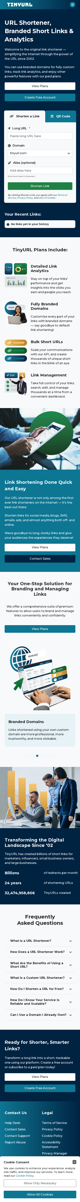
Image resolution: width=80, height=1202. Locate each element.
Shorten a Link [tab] (27, 116)
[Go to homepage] (20, 4)
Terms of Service (54, 1123)
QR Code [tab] (62, 116)
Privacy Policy (52, 1129)
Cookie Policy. (25, 1175)
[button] (72, 4)
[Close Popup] (74, 1162)
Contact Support (17, 1136)
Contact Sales (15, 1129)
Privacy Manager (54, 1153)
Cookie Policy (52, 1136)
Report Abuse (15, 1142)
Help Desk (12, 1123)
